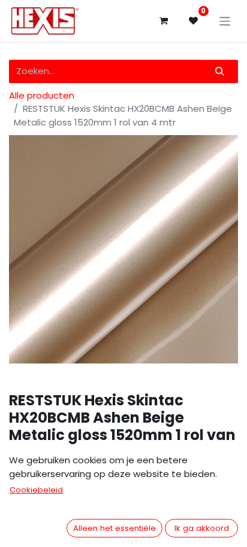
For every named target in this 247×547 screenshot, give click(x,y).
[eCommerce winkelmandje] (164, 21)
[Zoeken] (220, 71)
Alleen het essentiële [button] (114, 528)
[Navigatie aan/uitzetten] (225, 20)
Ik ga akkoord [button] (201, 528)
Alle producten (41, 95)
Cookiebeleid (36, 490)
